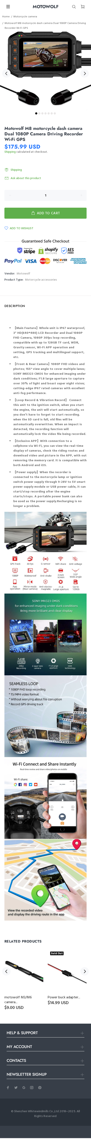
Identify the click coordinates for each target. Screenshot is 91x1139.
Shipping (10, 151)
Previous (6, 73)
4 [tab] (45, 113)
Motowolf (23, 273)
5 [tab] (48, 113)
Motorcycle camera (25, 17)
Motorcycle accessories (41, 279)
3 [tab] (42, 113)
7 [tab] (55, 113)
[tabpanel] (45, 70)
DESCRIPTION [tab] (14, 306)
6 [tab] (52, 113)
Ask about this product (26, 178)
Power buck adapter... (64, 997)
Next (84, 73)
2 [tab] (39, 113)
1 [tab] (36, 113)
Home (6, 17)
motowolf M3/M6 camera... (18, 1000)
